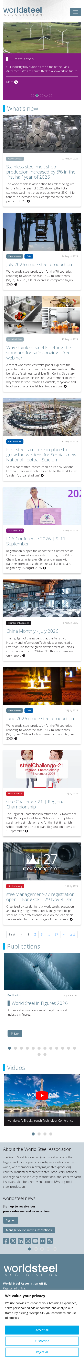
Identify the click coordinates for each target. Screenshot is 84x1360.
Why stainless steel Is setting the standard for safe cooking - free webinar (38, 352)
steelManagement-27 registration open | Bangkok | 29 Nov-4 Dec (40, 896)
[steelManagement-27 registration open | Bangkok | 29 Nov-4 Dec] (42, 861)
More (12, 91)
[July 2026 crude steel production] (42, 232)
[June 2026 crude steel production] (42, 686)
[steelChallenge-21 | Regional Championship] (42, 769)
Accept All (42, 1330)
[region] (42, 1325)
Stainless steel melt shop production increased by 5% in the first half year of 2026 (40, 172)
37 (56, 934)
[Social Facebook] (6, 1240)
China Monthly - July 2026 (32, 631)
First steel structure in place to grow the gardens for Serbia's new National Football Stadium (41, 454)
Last (72, 934)
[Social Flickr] (42, 1240)
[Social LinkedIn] (20, 1240)
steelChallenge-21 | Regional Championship (35, 804)
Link (16, 1033)
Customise (42, 1341)
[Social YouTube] (35, 1240)
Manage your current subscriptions (29, 1230)
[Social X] (13, 1240)
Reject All (42, 1352)
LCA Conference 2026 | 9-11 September (35, 541)
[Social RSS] (50, 1240)
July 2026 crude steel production (39, 264)
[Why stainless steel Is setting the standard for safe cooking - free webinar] (42, 315)
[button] (9, 1048)
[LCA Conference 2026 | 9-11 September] (42, 506)
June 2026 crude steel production (40, 718)
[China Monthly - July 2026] (42, 598)
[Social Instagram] (28, 1240)
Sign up (10, 1220)
